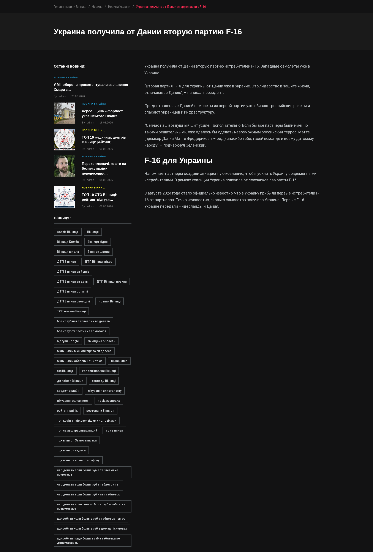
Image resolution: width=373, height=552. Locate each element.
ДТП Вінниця (66, 261)
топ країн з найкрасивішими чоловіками (86, 420)
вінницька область (101, 341)
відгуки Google (68, 341)
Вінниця (93, 232)
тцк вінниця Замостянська (77, 440)
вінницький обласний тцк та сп (80, 361)
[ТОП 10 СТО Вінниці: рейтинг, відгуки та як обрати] (64, 197)
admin (62, 96)
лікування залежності (73, 400)
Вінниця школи (99, 251)
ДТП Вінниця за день (72, 281)
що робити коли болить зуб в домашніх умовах (92, 528)
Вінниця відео (97, 242)
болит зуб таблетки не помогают (81, 331)
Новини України (66, 77)
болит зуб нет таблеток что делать (83, 321)
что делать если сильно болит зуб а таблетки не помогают (91, 506)
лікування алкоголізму (105, 390)
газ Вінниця (65, 371)
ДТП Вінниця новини (111, 281)
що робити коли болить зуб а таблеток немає (91, 518)
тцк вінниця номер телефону (78, 460)
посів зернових (109, 400)
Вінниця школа (68, 251)
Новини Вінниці (94, 130)
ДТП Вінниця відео (98, 261)
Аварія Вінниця (68, 232)
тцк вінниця (114, 430)
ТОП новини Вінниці (71, 311)
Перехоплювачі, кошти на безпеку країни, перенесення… (104, 168)
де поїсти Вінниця (70, 381)
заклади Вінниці (103, 381)
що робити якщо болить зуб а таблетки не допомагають (88, 540)
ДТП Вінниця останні (72, 291)
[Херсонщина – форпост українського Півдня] (64, 113)
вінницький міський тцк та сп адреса (84, 351)
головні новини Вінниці (99, 371)
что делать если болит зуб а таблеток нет (88, 484)
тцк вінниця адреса (71, 450)
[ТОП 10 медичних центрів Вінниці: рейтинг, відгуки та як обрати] (64, 139)
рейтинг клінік (67, 410)
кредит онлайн (68, 390)
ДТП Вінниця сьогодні (73, 301)
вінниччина (119, 361)
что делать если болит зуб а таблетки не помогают (87, 472)
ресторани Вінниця (100, 410)
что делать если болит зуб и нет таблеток (88, 494)
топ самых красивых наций (77, 430)
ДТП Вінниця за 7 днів (73, 271)
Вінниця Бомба (68, 242)
